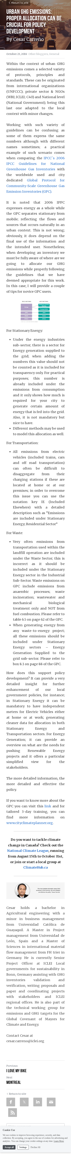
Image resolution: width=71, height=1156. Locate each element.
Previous (12, 1065)
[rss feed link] (12, 1112)
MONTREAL (13, 1082)
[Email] (51, 1102)
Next (9, 1077)
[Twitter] (24, 1102)
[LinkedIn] (37, 1102)
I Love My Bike (16, 1070)
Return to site (19, 3)
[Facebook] (10, 1102)
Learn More (59, 1141)
